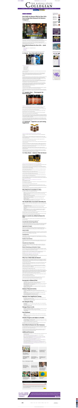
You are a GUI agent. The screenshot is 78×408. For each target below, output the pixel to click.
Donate (45, 388)
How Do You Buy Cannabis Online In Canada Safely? (33, 378)
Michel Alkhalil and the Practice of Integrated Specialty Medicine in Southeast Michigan (42, 369)
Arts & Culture (33, 8)
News (26, 8)
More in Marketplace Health (27, 361)
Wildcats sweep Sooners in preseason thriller (55, 17)
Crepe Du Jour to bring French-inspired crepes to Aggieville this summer (55, 22)
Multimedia (38, 8)
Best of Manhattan (46, 8)
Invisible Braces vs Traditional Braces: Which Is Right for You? (34, 351)
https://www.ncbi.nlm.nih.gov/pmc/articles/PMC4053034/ (38, 337)
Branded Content (24, 21)
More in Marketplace (26, 345)
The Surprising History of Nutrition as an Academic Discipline (42, 351)
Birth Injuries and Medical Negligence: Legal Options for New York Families (26, 366)
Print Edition (23, 8)
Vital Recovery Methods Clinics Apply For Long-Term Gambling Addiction (26, 357)
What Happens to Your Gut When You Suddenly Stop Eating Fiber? (26, 378)
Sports (29, 8)
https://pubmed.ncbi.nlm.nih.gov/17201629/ (36, 340)
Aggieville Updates (51, 8)
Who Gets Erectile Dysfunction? (41, 378)
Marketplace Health (28, 13)
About (55, 8)
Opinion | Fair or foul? (55, 14)
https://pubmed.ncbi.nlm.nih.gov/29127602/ (29, 343)
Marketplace (24, 13)
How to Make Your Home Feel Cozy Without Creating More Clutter (26, 353)
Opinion (41, 8)
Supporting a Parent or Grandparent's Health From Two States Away (34, 366)
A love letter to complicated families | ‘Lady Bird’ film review (55, 25)
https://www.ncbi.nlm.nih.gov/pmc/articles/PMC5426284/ (30, 335)
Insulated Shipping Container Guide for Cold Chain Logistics (34, 357)
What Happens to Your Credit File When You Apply (42, 357)
